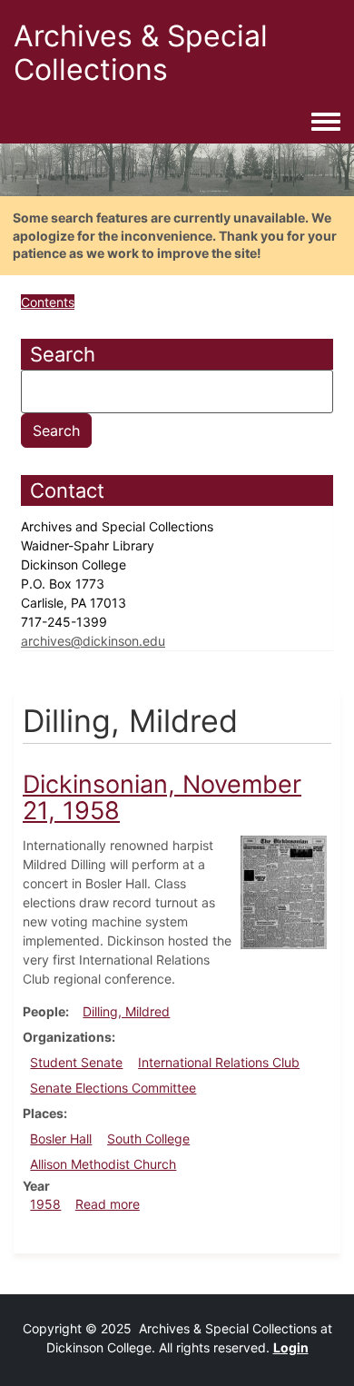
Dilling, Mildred (126, 1011)
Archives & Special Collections (141, 52)
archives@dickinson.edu (93, 640)
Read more (107, 1204)
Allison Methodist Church (103, 1164)
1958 (45, 1204)
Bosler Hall (61, 1138)
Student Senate (76, 1062)
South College (148, 1138)
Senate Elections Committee (113, 1087)
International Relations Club (219, 1062)
